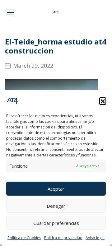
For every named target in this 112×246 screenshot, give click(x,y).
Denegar (56, 206)
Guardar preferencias (56, 223)
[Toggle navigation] (10, 12)
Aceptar (56, 189)
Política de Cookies (24, 237)
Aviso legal (95, 237)
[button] (103, 101)
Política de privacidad (63, 237)
